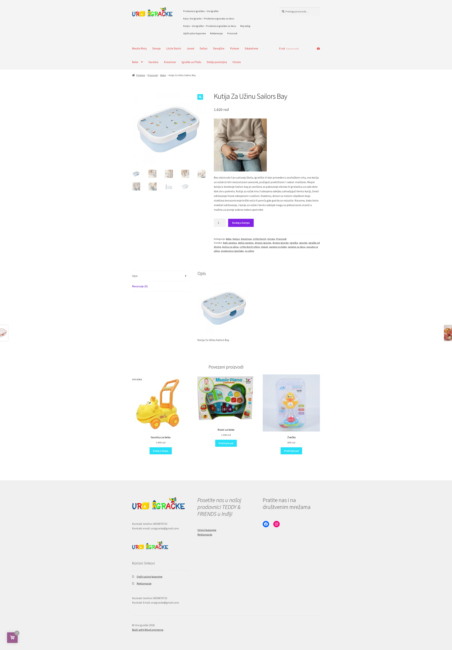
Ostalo (237, 62)
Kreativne (170, 62)
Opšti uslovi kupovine (194, 33)
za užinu (249, 251)
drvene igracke (280, 242)
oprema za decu (296, 246)
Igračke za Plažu (191, 62)
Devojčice (218, 48)
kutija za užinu (230, 246)
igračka (294, 242)
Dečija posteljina (217, 62)
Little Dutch (173, 48)
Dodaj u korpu (241, 222)
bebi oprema (230, 242)
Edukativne (251, 48)
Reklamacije (216, 33)
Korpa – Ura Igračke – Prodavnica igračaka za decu (209, 26)
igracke (303, 242)
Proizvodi (232, 33)
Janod (190, 48)
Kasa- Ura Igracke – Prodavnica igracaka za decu (208, 18)
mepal (264, 246)
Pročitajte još (226, 443)
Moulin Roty (139, 48)
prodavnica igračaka (232, 251)
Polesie (234, 48)
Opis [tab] (135, 276)
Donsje (156, 48)
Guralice (153, 62)
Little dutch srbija (250, 246)
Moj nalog (245, 26)
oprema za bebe (278, 246)
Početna (140, 75)
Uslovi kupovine (206, 530)
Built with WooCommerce (147, 629)
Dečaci (203, 48)
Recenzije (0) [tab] (140, 286)
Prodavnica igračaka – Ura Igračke (201, 11)
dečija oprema (246, 242)
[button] (200, 97)
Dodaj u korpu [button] (160, 450)
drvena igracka (263, 242)
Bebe (135, 62)
